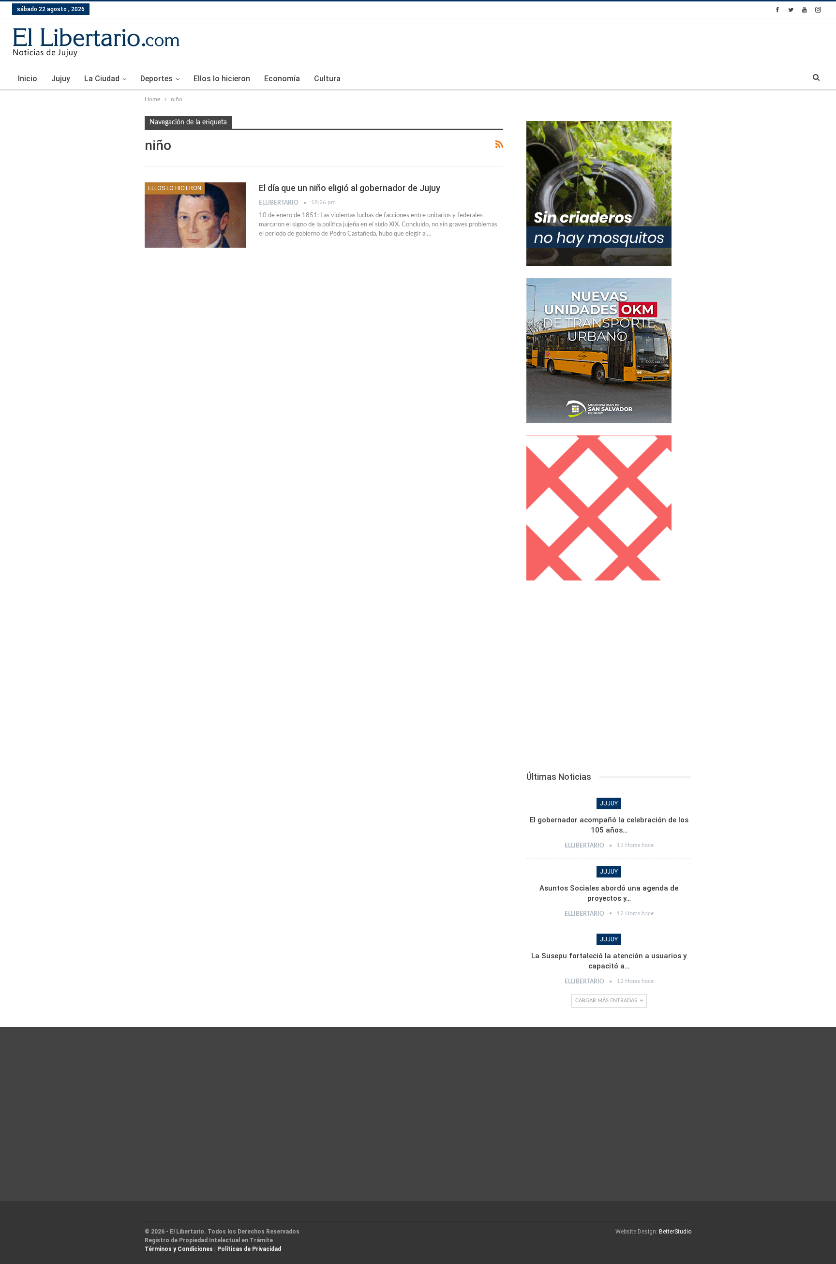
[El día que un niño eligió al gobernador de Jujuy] (195, 214)
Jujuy (60, 78)
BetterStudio (675, 1231)
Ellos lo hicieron (222, 78)
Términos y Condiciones (179, 1249)
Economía (282, 78)
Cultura (327, 78)
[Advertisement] (608, 678)
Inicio (27, 78)
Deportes (156, 78)
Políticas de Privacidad (249, 1249)
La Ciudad (101, 78)
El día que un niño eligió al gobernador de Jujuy (349, 188)
